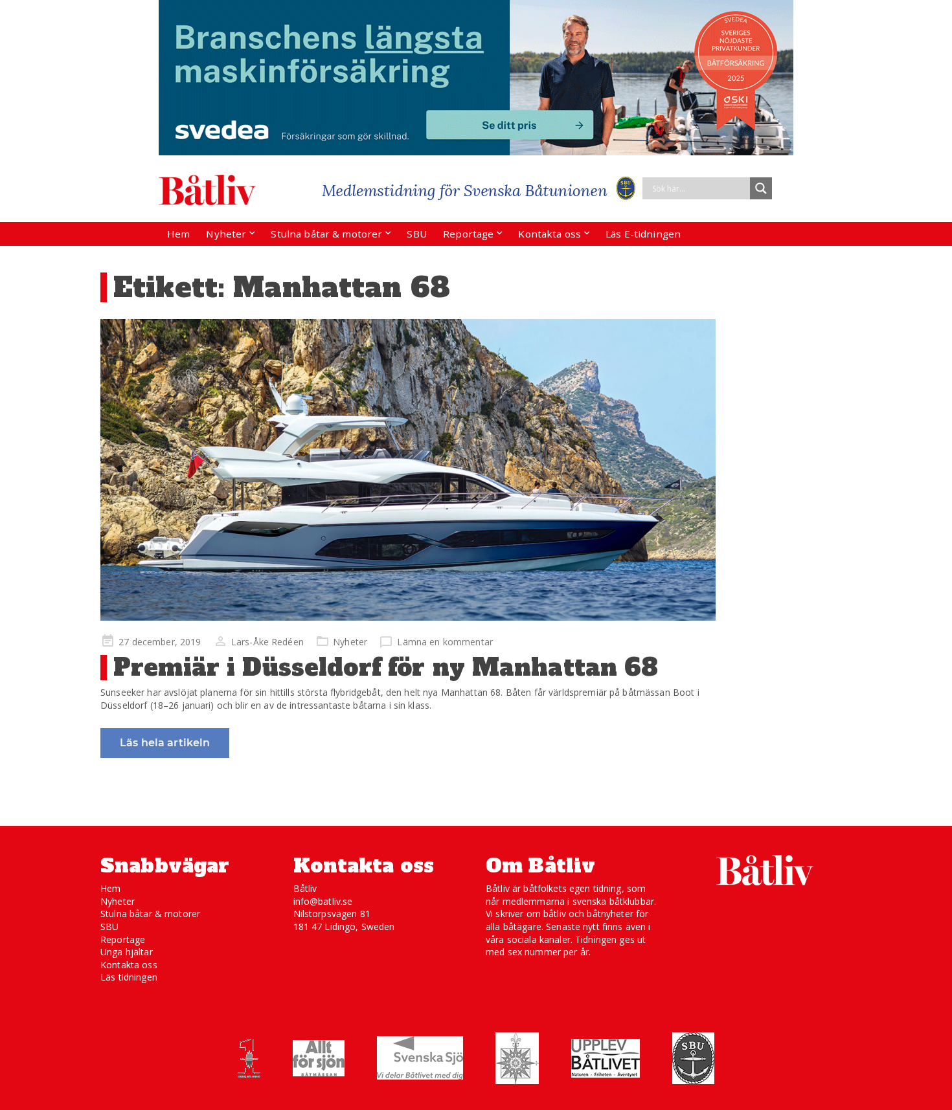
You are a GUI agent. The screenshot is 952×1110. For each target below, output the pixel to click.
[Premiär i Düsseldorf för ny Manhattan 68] (408, 470)
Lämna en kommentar (445, 642)
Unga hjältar (126, 952)
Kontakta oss (549, 233)
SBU (416, 233)
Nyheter (226, 233)
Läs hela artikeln (165, 743)
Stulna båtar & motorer (326, 233)
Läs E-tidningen (643, 233)
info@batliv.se (323, 901)
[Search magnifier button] (761, 188)
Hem (178, 233)
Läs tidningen (128, 977)
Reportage (468, 233)
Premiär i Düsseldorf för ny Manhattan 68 (386, 667)
